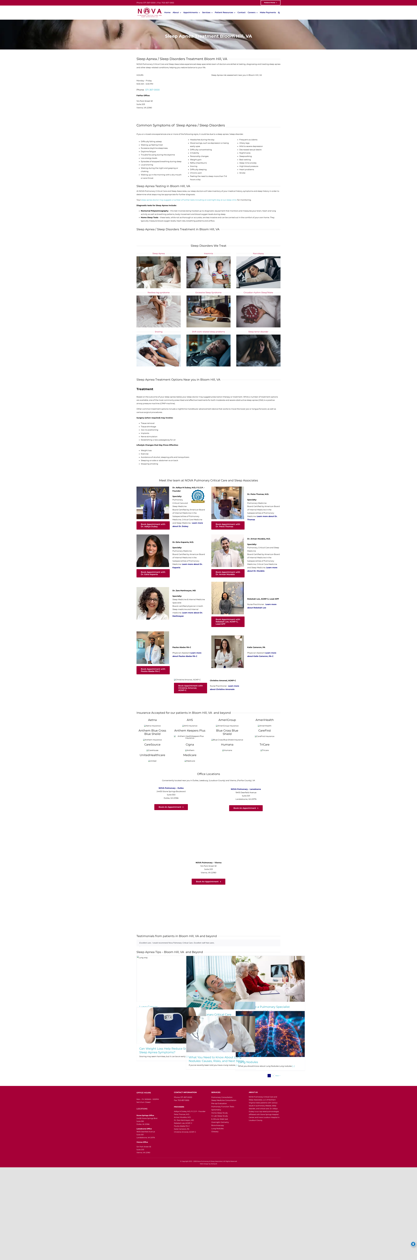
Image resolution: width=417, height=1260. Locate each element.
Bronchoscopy (217, 1125)
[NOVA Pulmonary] (149, 8)
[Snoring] (159, 335)
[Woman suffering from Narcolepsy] (258, 257)
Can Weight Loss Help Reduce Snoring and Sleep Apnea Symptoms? (170, 1050)
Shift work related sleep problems (208, 332)
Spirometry (216, 1110)
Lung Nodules (217, 1128)
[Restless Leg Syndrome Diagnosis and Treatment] (159, 296)
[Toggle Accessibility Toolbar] (413, 1244)
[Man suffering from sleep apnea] (159, 257)
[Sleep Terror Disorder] (258, 335)
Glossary (214, 1132)
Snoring (158, 332)
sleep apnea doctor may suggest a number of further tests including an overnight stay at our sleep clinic (189, 200)
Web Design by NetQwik (208, 1164)
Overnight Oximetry (220, 1122)
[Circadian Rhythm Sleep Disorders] (258, 296)
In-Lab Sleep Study (219, 1116)
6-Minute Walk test (219, 1119)
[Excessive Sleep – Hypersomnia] (208, 296)
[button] (279, 13)
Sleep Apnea (158, 253)
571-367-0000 (152, 89)
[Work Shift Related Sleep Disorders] (208, 335)
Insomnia (208, 253)
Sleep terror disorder (258, 332)
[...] (293, 1066)
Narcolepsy (258, 253)
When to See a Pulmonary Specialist (264, 1007)
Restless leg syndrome (159, 292)
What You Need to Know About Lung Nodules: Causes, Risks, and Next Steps (216, 1059)
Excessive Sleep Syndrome (208, 292)
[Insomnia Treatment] (208, 257)
